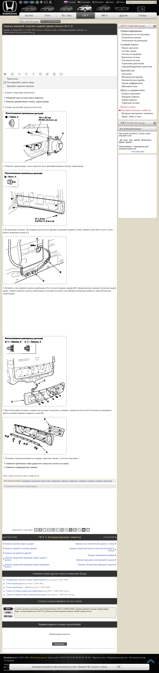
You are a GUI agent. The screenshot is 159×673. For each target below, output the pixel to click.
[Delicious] (79, 530)
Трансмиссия (127, 70)
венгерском (108, 481)
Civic (48, 15)
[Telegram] (57, 530)
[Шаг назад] (5, 74)
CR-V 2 (50, 21)
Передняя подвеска (130, 97)
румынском (82, 481)
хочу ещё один (137, 151)
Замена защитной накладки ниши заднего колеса (26, 558)
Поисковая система (137, 657)
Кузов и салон (127, 107)
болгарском (35, 481)
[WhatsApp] (66, 530)
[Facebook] (40, 530)
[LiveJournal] (71, 530)
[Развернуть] (155, 123)
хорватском (73, 481)
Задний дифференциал (132, 83)
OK (119, 667)
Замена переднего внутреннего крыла (95, 560)
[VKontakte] (36, 530)
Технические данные (131, 37)
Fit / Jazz (67, 15)
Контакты (99, 2)
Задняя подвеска (129, 100)
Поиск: (122, 2)
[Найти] (155, 2)
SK (86, 657)
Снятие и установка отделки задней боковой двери (40, 595)
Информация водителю (117, 657)
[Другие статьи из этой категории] (40, 74)
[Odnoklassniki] (49, 530)
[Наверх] (151, 662)
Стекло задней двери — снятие (28, 587)
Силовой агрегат (129, 44)
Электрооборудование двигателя (137, 66)
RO (80, 657)
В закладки (85, 2)
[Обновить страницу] (12, 74)
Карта (111, 2)
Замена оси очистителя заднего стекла (94, 543)
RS (74, 657)
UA (71, 657)
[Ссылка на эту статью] (47, 74)
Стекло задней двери (25, 583)
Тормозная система (130, 103)
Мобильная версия (38, 657)
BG (64, 657)
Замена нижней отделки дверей (21, 548)
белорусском (45, 481)
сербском (64, 481)
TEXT (8, 609)
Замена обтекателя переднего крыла (96, 564)
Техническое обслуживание (134, 40)
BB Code (8, 616)
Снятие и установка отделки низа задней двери (37, 591)
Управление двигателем (133, 63)
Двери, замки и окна (131, 116)
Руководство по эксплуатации (136, 34)
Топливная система (131, 60)
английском (26, 481)
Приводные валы (129, 86)
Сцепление (127, 74)
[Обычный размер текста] (33, 74)
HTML (8, 612)
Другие (123, 15)
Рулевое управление (131, 93)
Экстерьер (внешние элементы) (136, 110)
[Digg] (84, 530)
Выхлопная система (131, 57)
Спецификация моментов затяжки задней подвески (37, 580)
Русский (71, 2)
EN (61, 657)
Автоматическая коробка (133, 80)
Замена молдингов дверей (18, 553)
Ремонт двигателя (130, 48)
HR (77, 657)
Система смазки (129, 51)
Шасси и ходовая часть (132, 90)
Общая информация (131, 31)
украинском (55, 481)
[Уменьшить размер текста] (19, 74)
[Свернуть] (155, 26)
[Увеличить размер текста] (26, 74)
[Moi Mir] (53, 530)
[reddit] (88, 530)
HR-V (104, 15)
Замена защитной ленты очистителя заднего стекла (91, 549)
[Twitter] (44, 530)
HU (89, 657)
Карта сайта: (53, 657)
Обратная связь (99, 657)
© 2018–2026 (16, 657)
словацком (99, 481)
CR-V (85, 15)
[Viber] (62, 530)
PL (83, 657)
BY (67, 657)
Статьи (142, 15)
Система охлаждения (131, 54)
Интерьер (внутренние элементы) (137, 113)
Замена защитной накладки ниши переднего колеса (27, 565)
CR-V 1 (29, 21)
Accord (29, 15)
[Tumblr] (75, 530)
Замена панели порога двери (19, 543)
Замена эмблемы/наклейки (101, 555)
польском (90, 481)
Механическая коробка (132, 77)
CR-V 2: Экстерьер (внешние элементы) (59, 537)
